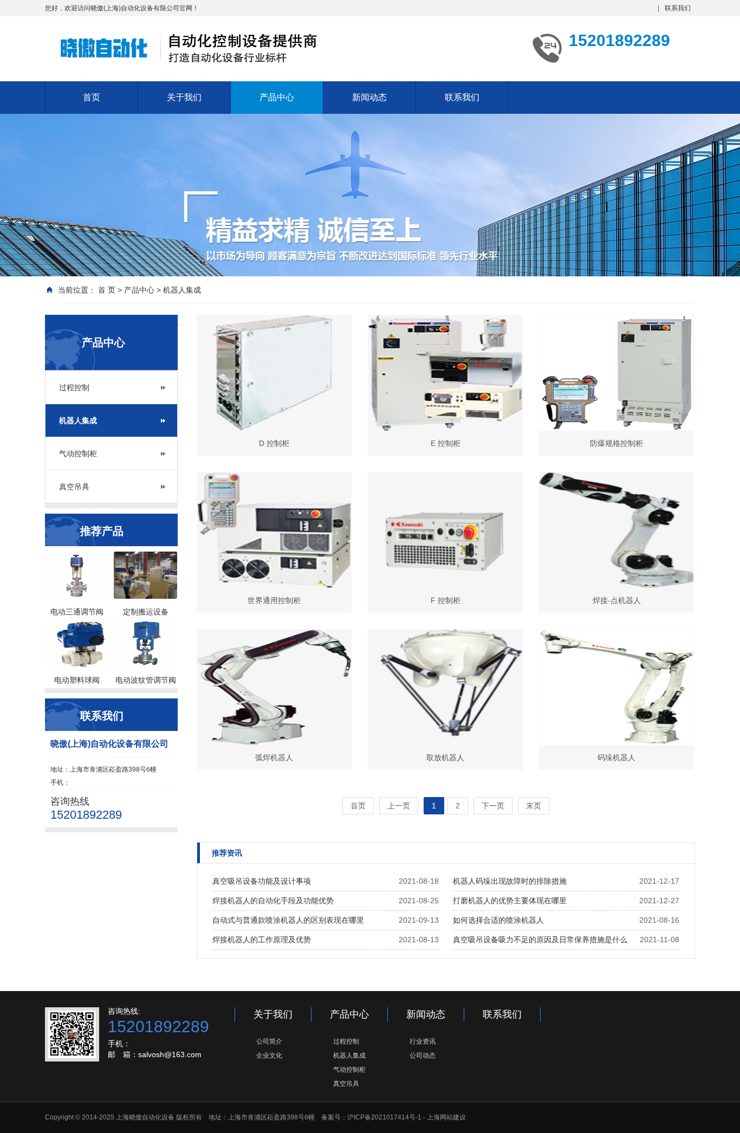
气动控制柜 (78, 453)
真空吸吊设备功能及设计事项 (261, 881)
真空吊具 (74, 486)
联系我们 (678, 8)
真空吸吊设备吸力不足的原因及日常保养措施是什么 (540, 939)
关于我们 (184, 97)
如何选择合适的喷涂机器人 (498, 920)
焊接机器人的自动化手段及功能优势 (273, 900)
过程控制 (74, 387)
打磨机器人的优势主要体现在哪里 (510, 900)
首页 (91, 97)
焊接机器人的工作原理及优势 (261, 939)
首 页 (106, 290)
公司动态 (423, 1055)
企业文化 (269, 1055)
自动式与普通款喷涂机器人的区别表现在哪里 (288, 920)
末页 (533, 805)
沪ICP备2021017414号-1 (384, 1117)
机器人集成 (182, 290)
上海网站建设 (446, 1117)
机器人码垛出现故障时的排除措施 (510, 881)
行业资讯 (423, 1041)
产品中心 (276, 97)
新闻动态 (369, 97)
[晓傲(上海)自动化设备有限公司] (191, 47)
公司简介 (269, 1041)
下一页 (493, 805)
